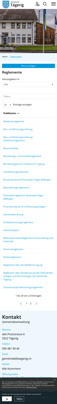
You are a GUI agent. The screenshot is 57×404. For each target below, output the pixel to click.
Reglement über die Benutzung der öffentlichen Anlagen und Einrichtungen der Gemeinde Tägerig (28, 276)
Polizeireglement (12, 257)
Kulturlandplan (11, 230)
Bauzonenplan (10, 148)
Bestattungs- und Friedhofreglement (22, 156)
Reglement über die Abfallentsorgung (22, 264)
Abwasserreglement (13, 121)
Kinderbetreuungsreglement (18, 222)
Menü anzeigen (28, 66)
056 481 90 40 (10, 348)
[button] (45, 4)
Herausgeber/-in (10, 79)
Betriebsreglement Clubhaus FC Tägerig (24, 164)
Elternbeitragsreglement (16, 187)
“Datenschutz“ (31, 387)
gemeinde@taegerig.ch (16, 358)
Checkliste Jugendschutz (15, 171)
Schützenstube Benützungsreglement (23, 287)
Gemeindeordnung (13, 214)
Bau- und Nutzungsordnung (18, 129)
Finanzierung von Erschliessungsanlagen (24, 206)
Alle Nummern (11, 368)
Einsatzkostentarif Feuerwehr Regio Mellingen (27, 179)
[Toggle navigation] (52, 3)
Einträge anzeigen (22, 104)
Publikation (9, 113)
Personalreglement (13, 249)
